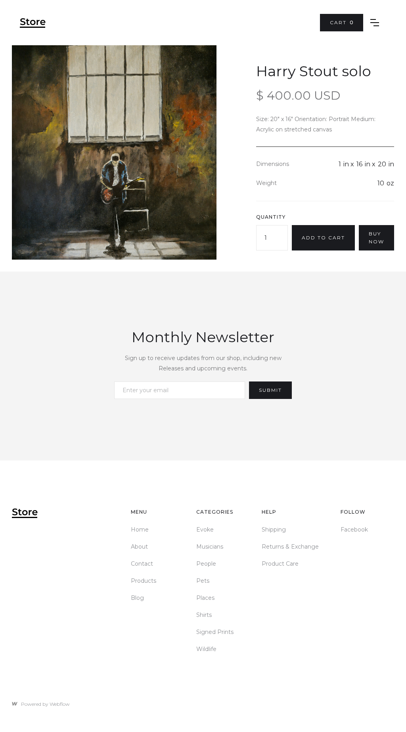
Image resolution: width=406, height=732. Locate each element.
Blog (137, 597)
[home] (33, 23)
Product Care (280, 563)
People (206, 563)
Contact (142, 563)
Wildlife (206, 649)
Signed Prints (215, 632)
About (139, 546)
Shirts (204, 614)
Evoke (205, 529)
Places (205, 597)
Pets (202, 580)
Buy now (376, 238)
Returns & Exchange (290, 546)
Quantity (270, 217)
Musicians (209, 546)
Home (140, 529)
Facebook (354, 529)
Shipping (274, 529)
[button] (341, 22)
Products (143, 580)
